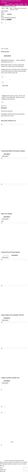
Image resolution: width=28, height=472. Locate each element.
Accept (7, 465)
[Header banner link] (14, 236)
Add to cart (5, 85)
